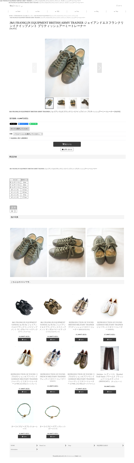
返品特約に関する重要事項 (19, 138)
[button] (34, 68)
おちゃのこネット (63, 456)
